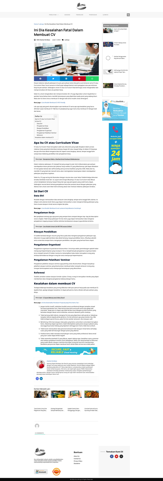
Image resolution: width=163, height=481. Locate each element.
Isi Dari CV (38, 121)
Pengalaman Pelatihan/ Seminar (46, 133)
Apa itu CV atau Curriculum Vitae (45, 119)
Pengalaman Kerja (42, 126)
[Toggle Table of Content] (54, 116)
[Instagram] (37, 378)
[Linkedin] (41, 378)
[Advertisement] (115, 186)
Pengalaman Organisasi (44, 130)
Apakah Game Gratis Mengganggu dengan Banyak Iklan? (74, 410)
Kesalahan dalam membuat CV (44, 137)
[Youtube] (116, 456)
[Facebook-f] (112, 456)
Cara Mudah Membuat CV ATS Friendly (53, 102)
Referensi (40, 135)
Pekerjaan (93, 15)
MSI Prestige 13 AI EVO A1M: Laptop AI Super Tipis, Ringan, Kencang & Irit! (121, 72)
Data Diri (39, 123)
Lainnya (105, 15)
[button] (128, 14)
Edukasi (67, 15)
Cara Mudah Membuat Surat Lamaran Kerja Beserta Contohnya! (61, 208)
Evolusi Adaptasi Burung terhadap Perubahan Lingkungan (120, 86)
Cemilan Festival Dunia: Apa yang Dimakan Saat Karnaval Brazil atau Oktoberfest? (91, 411)
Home (36, 24)
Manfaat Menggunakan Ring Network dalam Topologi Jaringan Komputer (121, 58)
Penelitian (53, 15)
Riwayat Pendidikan (43, 128)
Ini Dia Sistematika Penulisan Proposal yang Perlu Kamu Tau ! (60, 303)
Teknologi (79, 15)
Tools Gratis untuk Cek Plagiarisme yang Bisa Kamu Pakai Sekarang (40, 410)
